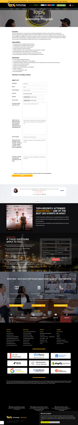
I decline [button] (46, 422)
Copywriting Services (10, 341)
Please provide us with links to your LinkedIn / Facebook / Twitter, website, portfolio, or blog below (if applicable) (17, 143)
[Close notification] (76, 1)
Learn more (64, 1)
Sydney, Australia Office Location (17, 407)
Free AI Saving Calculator (27, 345)
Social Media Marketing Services (12, 338)
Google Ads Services (10, 335)
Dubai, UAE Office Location (62, 407)
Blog (57, 333)
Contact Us (59, 338)
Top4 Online (21, 420)
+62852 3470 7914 (39, 410)
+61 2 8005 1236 (17, 409)
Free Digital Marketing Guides (28, 338)
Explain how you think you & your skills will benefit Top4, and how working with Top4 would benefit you (16, 123)
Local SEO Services (9, 333)
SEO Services (8, 331)
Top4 (17, 383)
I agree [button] (42, 422)
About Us (58, 336)
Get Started (61, 5)
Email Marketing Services (11, 343)
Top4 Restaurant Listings (27, 335)
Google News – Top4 (43, 341)
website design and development (62, 381)
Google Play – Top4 (43, 340)
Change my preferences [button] (54, 422)
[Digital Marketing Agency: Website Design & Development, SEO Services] (16, 5)
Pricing (41, 343)
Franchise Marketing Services (11, 345)
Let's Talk (38, 305)
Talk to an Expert (16, 305)
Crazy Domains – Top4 (44, 338)
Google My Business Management (12, 336)
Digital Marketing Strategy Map (45, 333)
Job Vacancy (42, 335)
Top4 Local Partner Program (28, 336)
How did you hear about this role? (16, 104)
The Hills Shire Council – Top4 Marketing (47, 336)
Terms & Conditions (60, 343)
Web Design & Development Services (12, 340)
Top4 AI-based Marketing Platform (29, 331)
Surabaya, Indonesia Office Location (39, 407)
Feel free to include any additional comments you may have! (16, 159)
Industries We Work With (61, 340)
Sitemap (41, 331)
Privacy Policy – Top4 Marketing (62, 341)
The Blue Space (42, 194)
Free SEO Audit (25, 341)
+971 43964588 (61, 410)
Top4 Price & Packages (27, 333)
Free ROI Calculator (26, 343)
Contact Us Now (60, 305)
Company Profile (60, 331)
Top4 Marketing (16, 420)
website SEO (13, 382)
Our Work (58, 335)
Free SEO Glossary (26, 340)
